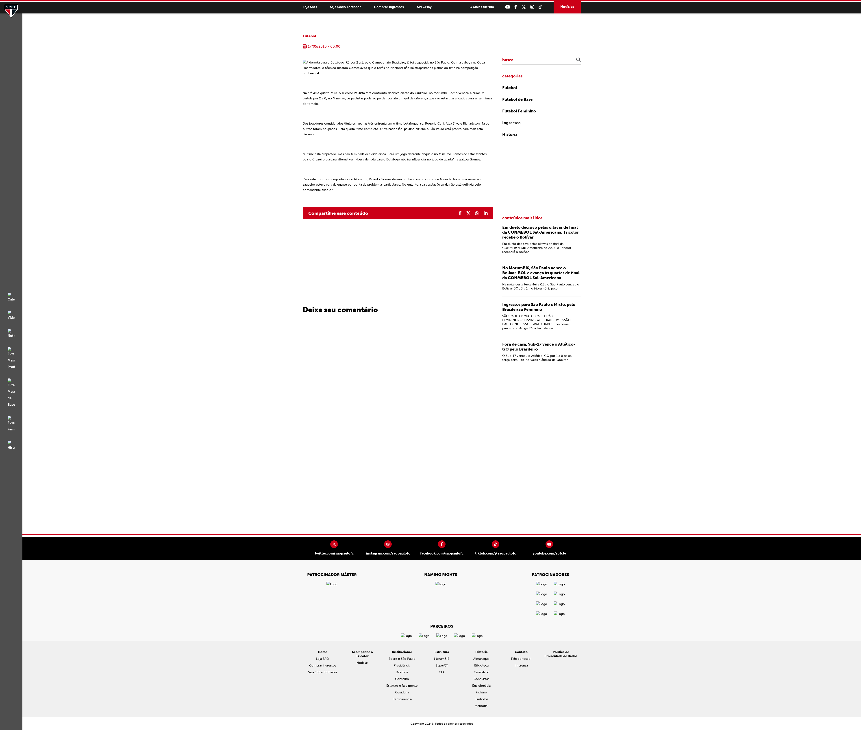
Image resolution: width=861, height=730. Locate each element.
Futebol (309, 36)
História (509, 134)
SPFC (11, 11)
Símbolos (481, 699)
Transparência (402, 699)
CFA (442, 672)
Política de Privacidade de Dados (560, 654)
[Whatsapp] (477, 213)
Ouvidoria (402, 692)
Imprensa (521, 665)
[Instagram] (532, 7)
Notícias (567, 7)
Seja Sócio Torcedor (345, 7)
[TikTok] (540, 7)
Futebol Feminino (519, 111)
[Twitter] (524, 7)
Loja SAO (310, 7)
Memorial (481, 706)
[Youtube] (507, 7)
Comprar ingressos (389, 7)
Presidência (402, 665)
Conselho (402, 679)
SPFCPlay (424, 7)
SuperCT (442, 665)
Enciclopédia (481, 686)
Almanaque (481, 659)
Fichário (481, 692)
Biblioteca (481, 665)
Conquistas (481, 679)
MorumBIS (441, 659)
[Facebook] (515, 7)
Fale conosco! (521, 659)
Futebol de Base (517, 99)
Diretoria (402, 672)
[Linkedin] (486, 213)
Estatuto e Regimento (402, 686)
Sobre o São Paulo (402, 659)
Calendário (481, 672)
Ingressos (511, 122)
